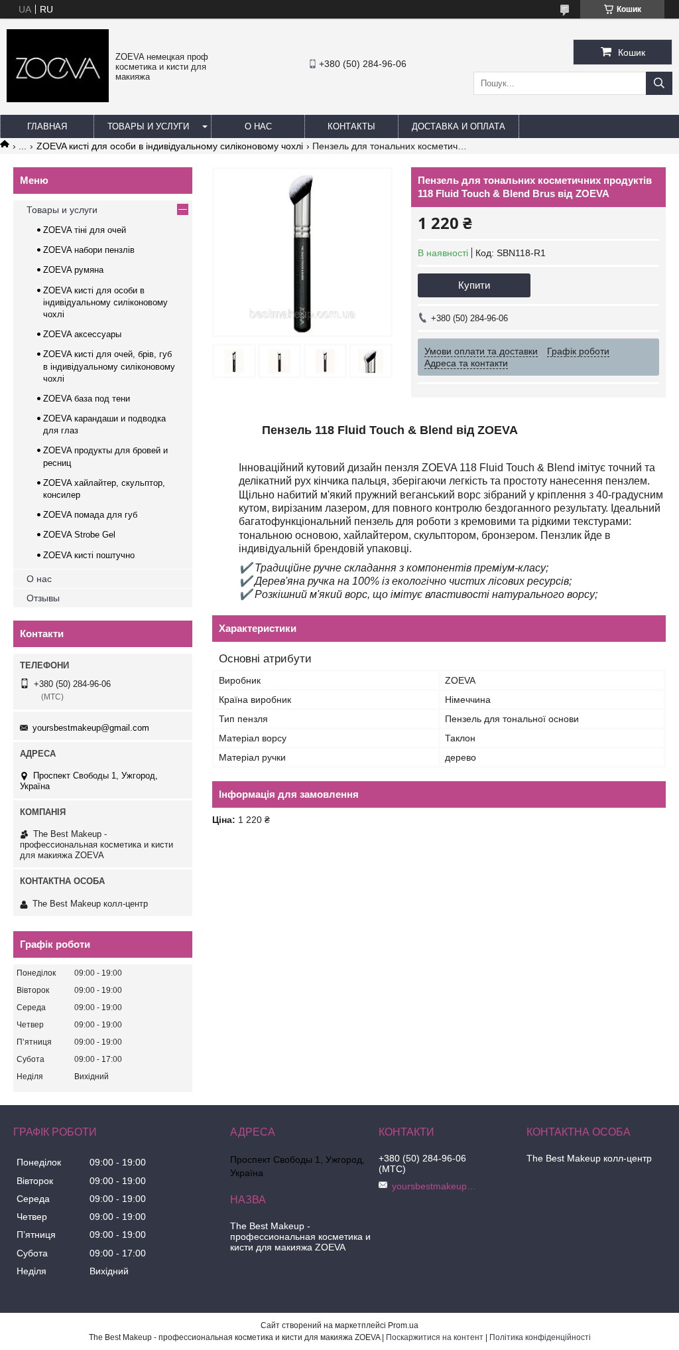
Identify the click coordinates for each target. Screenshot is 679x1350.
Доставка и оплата (458, 126)
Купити (474, 285)
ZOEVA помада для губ (90, 515)
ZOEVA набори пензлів (89, 250)
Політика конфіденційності (540, 1337)
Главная (47, 126)
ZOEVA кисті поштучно (89, 555)
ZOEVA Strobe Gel (79, 535)
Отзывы (43, 598)
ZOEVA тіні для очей (84, 230)
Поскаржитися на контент (434, 1337)
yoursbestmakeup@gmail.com (90, 728)
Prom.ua (403, 1325)
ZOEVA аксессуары (82, 334)
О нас (258, 126)
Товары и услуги (148, 126)
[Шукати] (659, 83)
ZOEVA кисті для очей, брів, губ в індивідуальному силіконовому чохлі (109, 366)
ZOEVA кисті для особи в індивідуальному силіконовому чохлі (169, 146)
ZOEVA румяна (73, 270)
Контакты (351, 126)
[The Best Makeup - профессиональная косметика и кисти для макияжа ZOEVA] (58, 99)
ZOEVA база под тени (86, 399)
